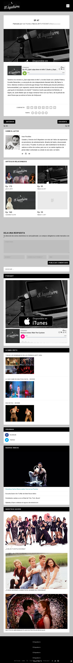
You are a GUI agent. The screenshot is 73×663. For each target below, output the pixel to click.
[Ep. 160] (21, 200)
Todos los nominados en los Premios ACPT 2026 (24, 355)
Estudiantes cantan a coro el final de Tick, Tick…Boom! (23, 498)
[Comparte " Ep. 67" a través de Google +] (36, 107)
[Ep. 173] (21, 175)
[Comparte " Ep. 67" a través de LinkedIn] (47, 107)
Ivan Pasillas (26, 24)
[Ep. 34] (52, 200)
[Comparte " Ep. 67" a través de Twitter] (32, 107)
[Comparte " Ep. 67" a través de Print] (55, 107)
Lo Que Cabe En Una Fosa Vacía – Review (20, 379)
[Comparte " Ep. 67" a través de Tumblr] (39, 107)
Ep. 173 (9, 186)
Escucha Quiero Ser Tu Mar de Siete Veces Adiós (21, 493)
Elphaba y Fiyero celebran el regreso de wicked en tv (22, 502)
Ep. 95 (40, 186)
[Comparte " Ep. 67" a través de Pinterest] (43, 107)
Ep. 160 (9, 212)
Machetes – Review (13, 403)
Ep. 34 (40, 212)
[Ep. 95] (52, 175)
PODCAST (45, 24)
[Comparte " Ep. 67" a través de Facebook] (28, 107)
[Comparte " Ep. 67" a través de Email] (51, 107)
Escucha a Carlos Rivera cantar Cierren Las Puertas (22, 489)
